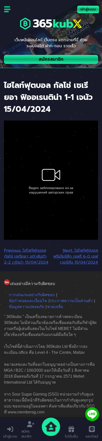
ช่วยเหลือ (55, 307)
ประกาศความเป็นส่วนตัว (71, 301)
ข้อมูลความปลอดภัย (26, 307)
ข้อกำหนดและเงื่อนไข (28, 301)
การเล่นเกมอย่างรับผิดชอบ (32, 295)
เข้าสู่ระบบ (88, 9)
